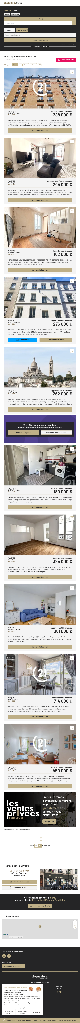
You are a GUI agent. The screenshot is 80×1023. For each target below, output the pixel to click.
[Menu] (74, 2)
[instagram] (9, 956)
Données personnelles (48, 1020)
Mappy (20, 937)
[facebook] (4, 956)
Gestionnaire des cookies (67, 1020)
